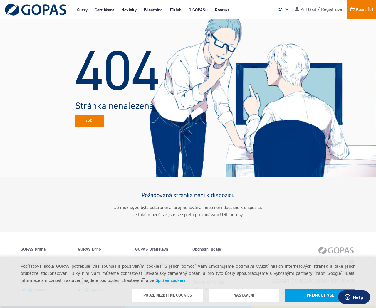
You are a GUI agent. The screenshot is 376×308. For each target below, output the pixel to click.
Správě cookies (170, 280)
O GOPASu (198, 10)
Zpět (89, 121)
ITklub (176, 10)
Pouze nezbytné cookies (167, 295)
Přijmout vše (320, 295)
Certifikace (104, 10)
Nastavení (244, 295)
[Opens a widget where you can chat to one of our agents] (354, 297)
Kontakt (222, 10)
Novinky (129, 10)
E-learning (153, 10)
